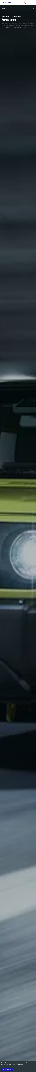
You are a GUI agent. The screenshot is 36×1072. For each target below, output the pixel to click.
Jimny (3, 8)
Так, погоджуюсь (7, 1069)
